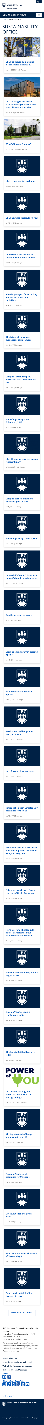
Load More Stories (21, 1313)
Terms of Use (25, 1418)
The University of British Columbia (16, 4)
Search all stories (9, 1358)
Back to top (7, 1396)
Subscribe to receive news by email (17, 1362)
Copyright (35, 1418)
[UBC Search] (39, 3)
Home (4, 20)
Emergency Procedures (10, 1418)
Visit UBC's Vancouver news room (17, 1366)
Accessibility (6, 1421)
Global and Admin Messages (14, 1370)
